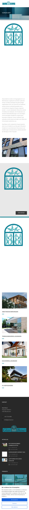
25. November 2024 (14, 462)
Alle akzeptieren (14, 499)
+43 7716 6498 (8, 416)
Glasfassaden (7, 385)
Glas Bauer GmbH (14, 449)
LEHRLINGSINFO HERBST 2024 (17, 452)
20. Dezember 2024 (14, 454)
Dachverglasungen (9, 361)
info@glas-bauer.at (8, 419)
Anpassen (14, 503)
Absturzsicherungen (10, 311)
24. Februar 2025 (13, 447)
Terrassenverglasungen (11, 336)
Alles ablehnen (14, 507)
